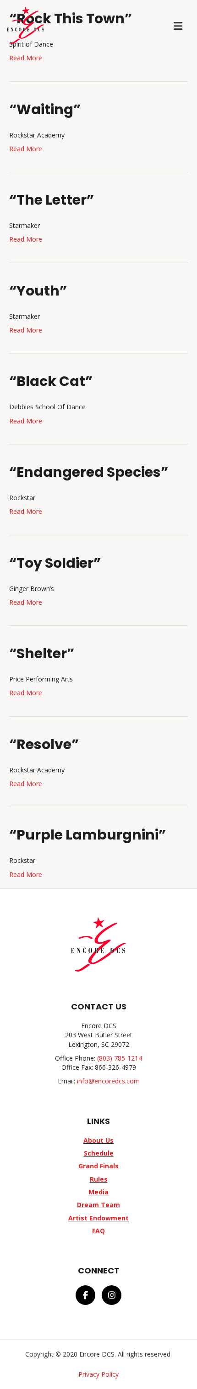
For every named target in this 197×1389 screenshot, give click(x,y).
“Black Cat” (51, 381)
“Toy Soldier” (55, 563)
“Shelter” (41, 653)
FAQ (98, 1230)
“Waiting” (45, 109)
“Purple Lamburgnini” (87, 835)
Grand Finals (98, 1166)
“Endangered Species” (88, 472)
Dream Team (98, 1204)
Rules (99, 1179)
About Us (98, 1140)
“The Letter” (51, 200)
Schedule (99, 1153)
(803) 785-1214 (119, 1058)
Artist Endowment (98, 1218)
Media (98, 1192)
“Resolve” (44, 744)
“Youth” (38, 291)
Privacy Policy (98, 1374)
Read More (25, 57)
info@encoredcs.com (108, 1081)
